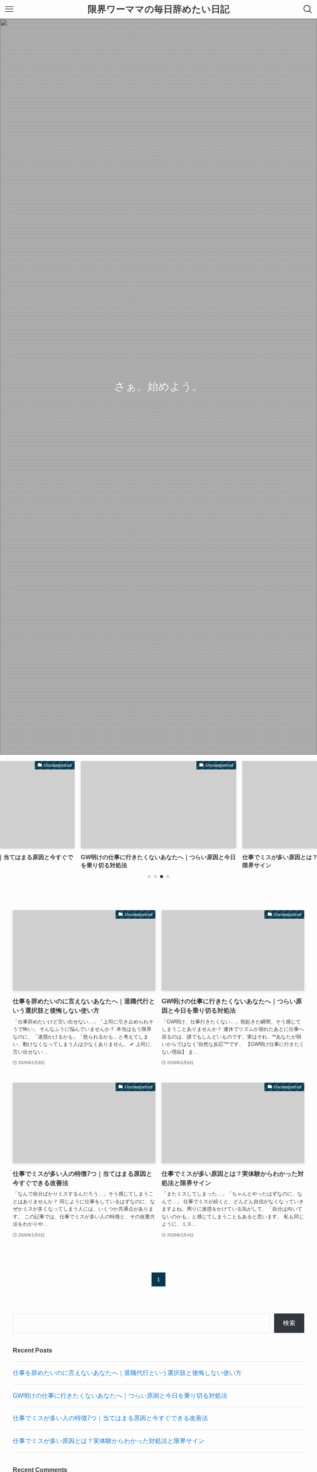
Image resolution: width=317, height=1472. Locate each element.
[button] (149, 876)
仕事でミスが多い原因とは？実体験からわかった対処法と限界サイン (109, 1441)
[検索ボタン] (307, 9)
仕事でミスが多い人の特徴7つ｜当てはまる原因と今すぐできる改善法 (110, 1418)
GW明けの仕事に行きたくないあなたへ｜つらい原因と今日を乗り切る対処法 (120, 1395)
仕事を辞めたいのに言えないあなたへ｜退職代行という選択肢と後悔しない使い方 (127, 1373)
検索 (289, 1323)
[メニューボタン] (9, 9)
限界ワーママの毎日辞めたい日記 (159, 9)
